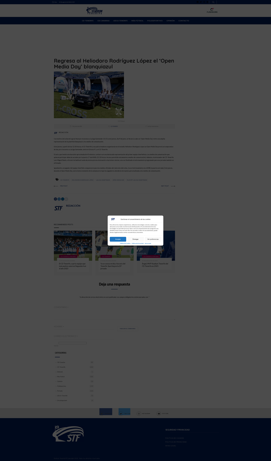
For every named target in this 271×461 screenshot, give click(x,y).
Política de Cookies (125, 243)
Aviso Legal (148, 243)
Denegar (135, 239)
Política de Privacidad (138, 243)
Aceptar (118, 239)
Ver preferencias (153, 239)
